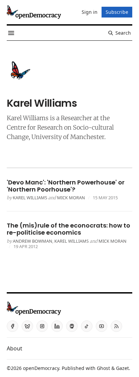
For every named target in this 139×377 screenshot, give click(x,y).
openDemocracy (41, 368)
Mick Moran (71, 198)
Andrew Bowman (32, 241)
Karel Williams (28, 118)
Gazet (122, 368)
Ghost (103, 368)
